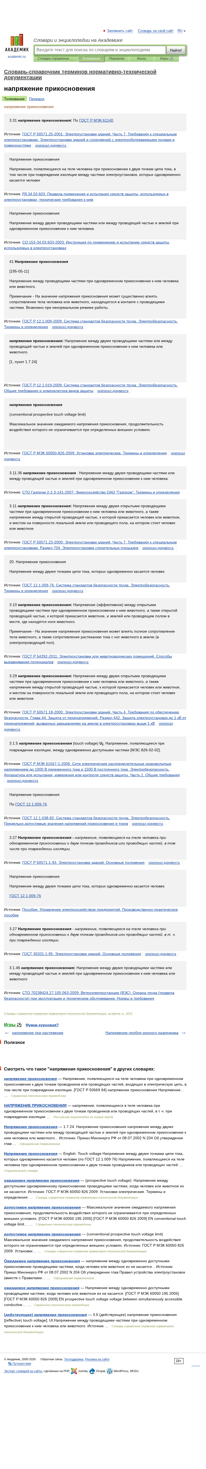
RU (180, 31)
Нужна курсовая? (42, 1025)
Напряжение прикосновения (30, 1127)
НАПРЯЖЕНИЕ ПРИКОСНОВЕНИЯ (35, 1105)
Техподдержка (73, 1359)
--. (94, 453)
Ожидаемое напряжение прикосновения (42, 1261)
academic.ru (17, 57)
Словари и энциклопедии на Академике (78, 40)
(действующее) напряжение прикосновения (45, 1314)
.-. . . (90, 139)
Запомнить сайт (120, 31)
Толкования (91, 58)
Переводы (117, 58)
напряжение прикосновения (30, 1078)
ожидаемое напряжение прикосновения (41, 1180)
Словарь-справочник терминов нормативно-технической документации (56, 58)
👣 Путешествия (19, 1363)
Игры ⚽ (166, 58)
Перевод (36, 99)
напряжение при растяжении (37, 1033)
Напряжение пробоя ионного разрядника (141, 1033)
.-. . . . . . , (95, 718)
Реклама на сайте (97, 1359)
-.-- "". (101, 492)
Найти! (176, 50)
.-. (83, 862)
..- (31, 804)
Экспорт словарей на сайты (23, 1371)
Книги (141, 58)
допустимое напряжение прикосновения (42, 1207)
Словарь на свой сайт (156, 31)
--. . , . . (92, 769)
